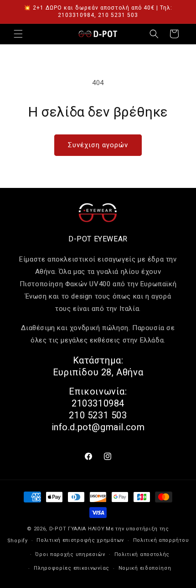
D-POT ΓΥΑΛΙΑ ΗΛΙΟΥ (77, 529)
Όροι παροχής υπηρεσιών (70, 554)
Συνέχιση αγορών (98, 145)
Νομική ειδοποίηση (145, 568)
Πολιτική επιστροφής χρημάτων (80, 540)
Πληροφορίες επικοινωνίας (71, 568)
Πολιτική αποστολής (142, 554)
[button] (18, 34)
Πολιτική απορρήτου (161, 540)
